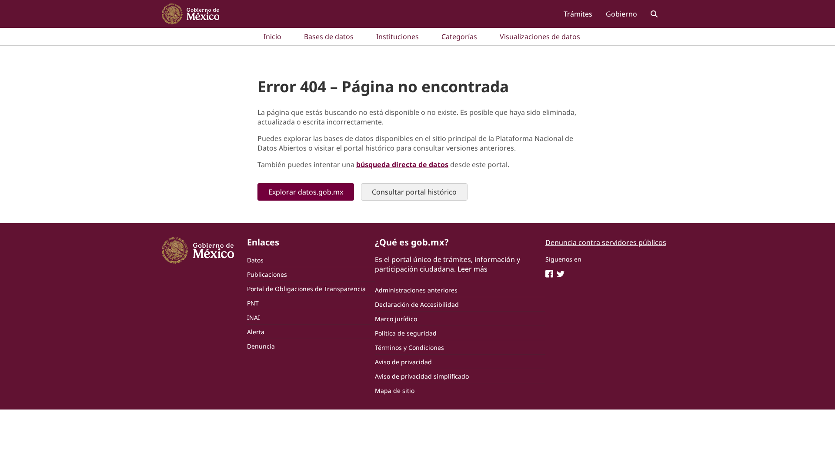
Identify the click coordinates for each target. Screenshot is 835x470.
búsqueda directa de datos (402, 164)
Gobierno (621, 14)
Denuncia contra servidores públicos (605, 242)
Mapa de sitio (394, 390)
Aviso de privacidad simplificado (422, 376)
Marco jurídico (396, 319)
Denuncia (261, 346)
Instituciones (397, 36)
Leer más (473, 269)
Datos (255, 260)
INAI (253, 317)
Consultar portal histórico (414, 192)
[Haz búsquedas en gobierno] (654, 14)
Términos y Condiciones (409, 347)
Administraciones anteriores (416, 290)
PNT (253, 303)
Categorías (459, 36)
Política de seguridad (406, 333)
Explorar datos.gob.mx (305, 192)
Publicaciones (267, 274)
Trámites (578, 14)
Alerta (255, 332)
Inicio (272, 36)
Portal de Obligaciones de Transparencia (306, 289)
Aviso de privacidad (403, 362)
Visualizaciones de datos (540, 36)
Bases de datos (329, 36)
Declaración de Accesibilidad (417, 304)
